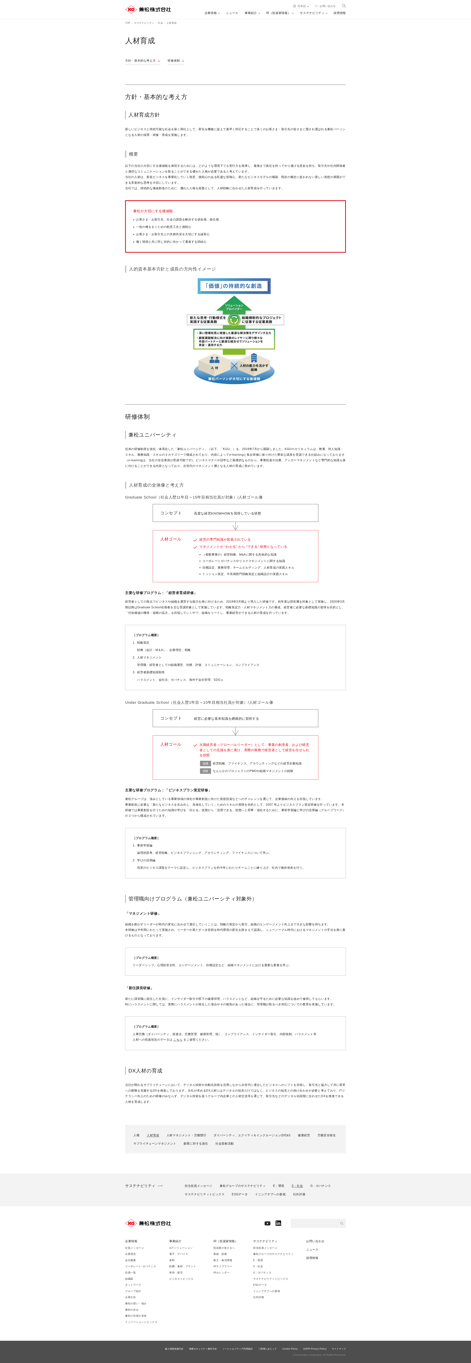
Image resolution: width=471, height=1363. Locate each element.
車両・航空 (176, 1272)
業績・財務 (220, 1253)
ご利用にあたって (267, 1349)
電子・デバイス (178, 1253)
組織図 (129, 1278)
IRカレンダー (221, 1272)
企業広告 (130, 1297)
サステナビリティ (265, 1241)
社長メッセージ (134, 1247)
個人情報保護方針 (174, 1349)
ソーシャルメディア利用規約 (237, 1349)
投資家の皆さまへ (224, 1247)
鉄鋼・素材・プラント (182, 1266)
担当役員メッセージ (265, 1247)
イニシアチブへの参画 (266, 1291)
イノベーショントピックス (141, 1322)
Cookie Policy (290, 1349)
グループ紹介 (133, 1291)
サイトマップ (339, 1349)
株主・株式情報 (222, 1260)
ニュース (312, 1249)
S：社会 (258, 1266)
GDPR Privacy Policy (314, 1349)
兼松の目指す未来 (136, 1315)
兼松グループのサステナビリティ (273, 1253)
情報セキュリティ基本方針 (203, 1349)
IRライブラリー (222, 1266)
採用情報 (312, 1257)
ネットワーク (133, 1284)
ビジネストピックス (181, 1278)
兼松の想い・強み (136, 1303)
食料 (172, 1260)
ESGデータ (260, 1284)
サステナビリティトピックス (270, 1278)
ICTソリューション (181, 1247)
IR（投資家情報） (225, 1241)
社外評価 (258, 1297)
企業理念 (130, 1253)
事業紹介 (175, 1241)
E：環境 (258, 1260)
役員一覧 (130, 1272)
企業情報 (131, 1241)
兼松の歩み (132, 1309)
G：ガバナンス (262, 1272)
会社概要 (130, 1260)
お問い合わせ (315, 1241)
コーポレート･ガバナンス (140, 1266)
